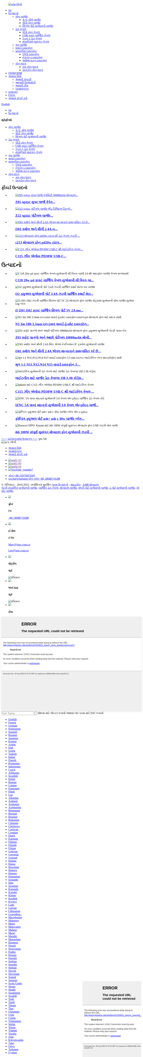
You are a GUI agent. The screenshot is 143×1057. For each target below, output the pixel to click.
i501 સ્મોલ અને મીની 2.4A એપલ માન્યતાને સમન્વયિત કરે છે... (58, 351)
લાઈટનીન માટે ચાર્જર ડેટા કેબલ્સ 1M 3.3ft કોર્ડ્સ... (49, 378)
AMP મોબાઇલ (91, 484)
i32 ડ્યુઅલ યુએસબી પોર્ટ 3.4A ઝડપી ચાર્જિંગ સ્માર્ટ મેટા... (54, 294)
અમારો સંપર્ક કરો (17, 98)
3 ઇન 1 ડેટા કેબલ (32, 38)
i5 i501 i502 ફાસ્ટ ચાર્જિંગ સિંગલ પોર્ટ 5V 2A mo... (49, 310)
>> (35, 438)
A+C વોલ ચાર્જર (31, 19)
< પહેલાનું (10, 438)
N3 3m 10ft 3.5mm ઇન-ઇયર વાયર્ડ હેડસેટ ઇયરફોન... (52, 324)
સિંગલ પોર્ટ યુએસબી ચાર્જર (37, 25)
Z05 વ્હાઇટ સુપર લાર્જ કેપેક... (35, 202)
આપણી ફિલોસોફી (25, 82)
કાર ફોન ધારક (30, 66)
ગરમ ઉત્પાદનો (60, 484)
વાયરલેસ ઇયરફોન (26, 51)
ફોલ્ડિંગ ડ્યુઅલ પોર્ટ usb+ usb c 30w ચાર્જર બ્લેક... (49, 418)
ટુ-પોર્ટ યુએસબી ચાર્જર (122, 487)
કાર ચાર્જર (21, 44)
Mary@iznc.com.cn (19, 544)
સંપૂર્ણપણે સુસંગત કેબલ (35, 41)
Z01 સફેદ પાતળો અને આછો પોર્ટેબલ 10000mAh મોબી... (53, 337)
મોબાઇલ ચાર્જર (68, 487)
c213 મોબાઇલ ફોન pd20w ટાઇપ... (38, 242)
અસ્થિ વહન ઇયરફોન (34, 60)
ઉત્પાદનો (13, 13)
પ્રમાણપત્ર (22, 88)
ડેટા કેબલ (20, 29)
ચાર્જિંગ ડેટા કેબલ (48, 487)
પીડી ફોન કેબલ (31, 32)
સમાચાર (13, 91)
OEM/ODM (15, 73)
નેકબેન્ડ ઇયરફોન (32, 57)
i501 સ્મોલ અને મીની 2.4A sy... (36, 229)
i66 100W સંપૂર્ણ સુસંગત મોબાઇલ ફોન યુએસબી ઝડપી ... (54, 432)
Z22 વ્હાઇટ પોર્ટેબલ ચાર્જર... (34, 215)
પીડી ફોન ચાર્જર (31, 22)
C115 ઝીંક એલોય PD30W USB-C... (40, 256)
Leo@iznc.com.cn (18, 550)
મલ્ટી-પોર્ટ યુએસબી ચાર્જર (93, 487)
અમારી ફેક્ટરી (23, 79)
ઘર (10, 10)
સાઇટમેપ (75, 484)
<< (3, 438)
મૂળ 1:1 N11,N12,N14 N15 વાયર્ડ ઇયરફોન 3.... (47, 364)
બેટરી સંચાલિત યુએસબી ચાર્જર (19, 487)
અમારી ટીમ (21, 85)
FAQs (11, 95)
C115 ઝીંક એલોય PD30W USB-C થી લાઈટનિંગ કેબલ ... (54, 391)
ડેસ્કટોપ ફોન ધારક (32, 69)
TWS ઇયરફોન (30, 54)
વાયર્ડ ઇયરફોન (23, 47)
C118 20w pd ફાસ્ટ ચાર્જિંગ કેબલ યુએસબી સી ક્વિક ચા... (54, 280)
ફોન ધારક (21, 63)
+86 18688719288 (18, 517)
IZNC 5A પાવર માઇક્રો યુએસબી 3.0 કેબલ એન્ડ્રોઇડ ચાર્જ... (56, 405)
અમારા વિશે (14, 76)
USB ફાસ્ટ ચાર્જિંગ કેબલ (36, 35)
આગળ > (29, 438)
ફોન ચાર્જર (21, 16)
